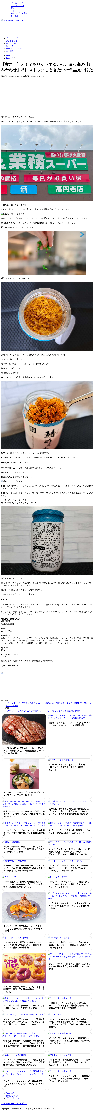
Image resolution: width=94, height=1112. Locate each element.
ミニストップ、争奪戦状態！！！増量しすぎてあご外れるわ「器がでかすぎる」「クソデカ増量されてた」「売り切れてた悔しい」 (24, 1062)
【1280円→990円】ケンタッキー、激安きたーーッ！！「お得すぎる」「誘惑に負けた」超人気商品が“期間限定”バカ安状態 (69, 1005)
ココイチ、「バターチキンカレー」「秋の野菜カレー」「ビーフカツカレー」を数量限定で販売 (24, 832)
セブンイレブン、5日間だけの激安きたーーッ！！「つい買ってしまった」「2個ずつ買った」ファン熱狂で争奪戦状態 (23, 945)
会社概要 (15, 16)
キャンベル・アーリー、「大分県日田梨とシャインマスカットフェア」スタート (24, 793)
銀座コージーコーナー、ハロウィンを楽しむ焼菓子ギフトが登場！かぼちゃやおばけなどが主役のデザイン (24, 813)
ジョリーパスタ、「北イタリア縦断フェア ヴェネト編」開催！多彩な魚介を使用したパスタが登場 (69, 966)
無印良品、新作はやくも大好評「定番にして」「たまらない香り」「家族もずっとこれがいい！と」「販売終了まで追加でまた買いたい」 (69, 811)
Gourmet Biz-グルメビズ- (14, 1103)
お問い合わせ (12, 1096)
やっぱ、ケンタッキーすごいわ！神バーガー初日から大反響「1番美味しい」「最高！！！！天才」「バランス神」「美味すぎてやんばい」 (69, 851)
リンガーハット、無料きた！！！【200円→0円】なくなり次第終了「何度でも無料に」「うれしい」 (69, 767)
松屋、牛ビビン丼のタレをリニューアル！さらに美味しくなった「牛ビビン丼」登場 (24, 1006)
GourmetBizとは (12, 1093)
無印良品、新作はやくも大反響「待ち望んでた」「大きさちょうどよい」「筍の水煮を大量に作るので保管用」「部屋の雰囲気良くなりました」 (24, 1044)
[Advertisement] (45, 29)
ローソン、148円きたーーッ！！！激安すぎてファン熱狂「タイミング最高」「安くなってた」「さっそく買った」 (69, 884)
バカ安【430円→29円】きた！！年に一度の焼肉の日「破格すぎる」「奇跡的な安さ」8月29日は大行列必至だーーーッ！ (23, 750)
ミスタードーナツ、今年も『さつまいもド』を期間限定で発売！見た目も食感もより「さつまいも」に (24, 989)
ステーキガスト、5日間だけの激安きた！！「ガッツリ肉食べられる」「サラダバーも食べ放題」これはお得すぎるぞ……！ (24, 884)
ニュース (15, 11)
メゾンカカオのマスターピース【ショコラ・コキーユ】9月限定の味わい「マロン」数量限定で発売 (69, 905)
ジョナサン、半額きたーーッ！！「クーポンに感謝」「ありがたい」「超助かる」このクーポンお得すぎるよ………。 (69, 945)
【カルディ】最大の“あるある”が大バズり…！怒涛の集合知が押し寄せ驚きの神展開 (43, 711)
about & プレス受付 (19, 13)
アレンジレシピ (17, 6)
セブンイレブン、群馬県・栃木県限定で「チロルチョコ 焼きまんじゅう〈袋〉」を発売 (69, 831)
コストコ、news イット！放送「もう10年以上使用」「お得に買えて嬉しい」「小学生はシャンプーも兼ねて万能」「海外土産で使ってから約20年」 (69, 1023)
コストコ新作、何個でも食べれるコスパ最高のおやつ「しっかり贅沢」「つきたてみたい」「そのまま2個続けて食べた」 (69, 868)
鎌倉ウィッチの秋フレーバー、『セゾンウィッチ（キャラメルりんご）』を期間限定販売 (69, 724)
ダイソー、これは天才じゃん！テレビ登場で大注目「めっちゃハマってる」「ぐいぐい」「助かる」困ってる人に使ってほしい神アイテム (24, 1021)
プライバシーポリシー (15, 1098)
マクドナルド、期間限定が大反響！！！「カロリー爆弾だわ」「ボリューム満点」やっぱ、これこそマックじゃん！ (69, 1062)
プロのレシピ (17, 3)
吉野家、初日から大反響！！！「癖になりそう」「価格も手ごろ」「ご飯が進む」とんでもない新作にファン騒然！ (24, 849)
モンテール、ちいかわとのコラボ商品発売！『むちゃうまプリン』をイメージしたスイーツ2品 (24, 1083)
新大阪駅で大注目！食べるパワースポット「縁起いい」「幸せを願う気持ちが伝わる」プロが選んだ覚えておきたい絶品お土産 (24, 868)
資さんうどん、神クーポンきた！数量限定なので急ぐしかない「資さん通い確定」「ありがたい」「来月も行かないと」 (69, 1040)
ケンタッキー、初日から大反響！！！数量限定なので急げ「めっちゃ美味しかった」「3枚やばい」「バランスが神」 (69, 1078)
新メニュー (16, 8)
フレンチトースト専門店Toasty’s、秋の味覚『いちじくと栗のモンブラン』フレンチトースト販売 (24, 928)
